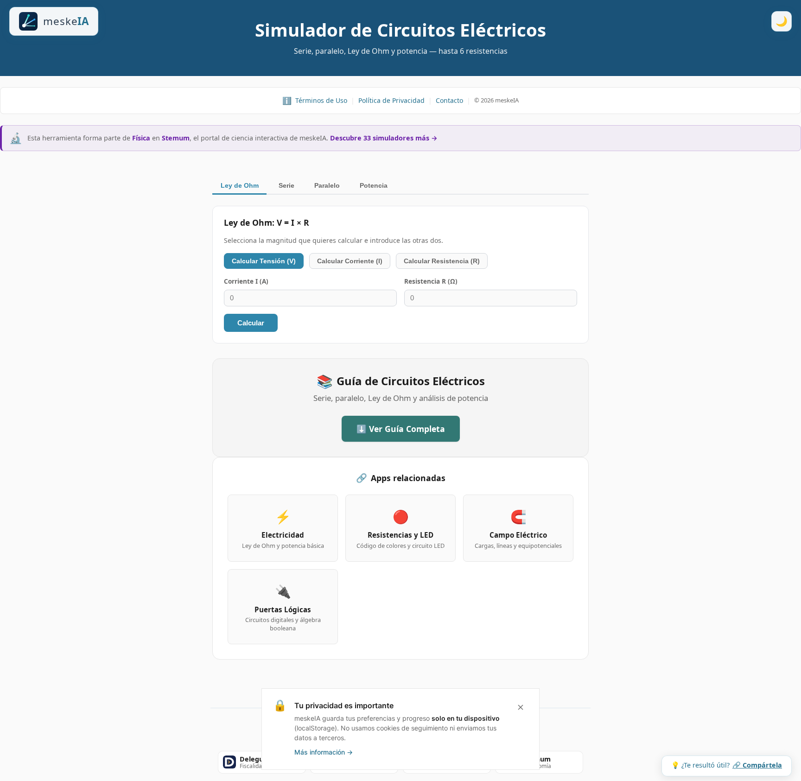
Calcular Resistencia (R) (442, 261)
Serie (286, 185)
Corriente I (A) (246, 281)
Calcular (250, 323)
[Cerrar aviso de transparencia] (520, 707)
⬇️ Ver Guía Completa (400, 428)
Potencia (374, 185)
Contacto (449, 100)
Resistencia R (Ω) (431, 281)
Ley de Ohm (240, 185)
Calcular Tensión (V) (264, 261)
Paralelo (327, 185)
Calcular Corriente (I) (349, 261)
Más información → (323, 752)
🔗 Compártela (757, 765)
